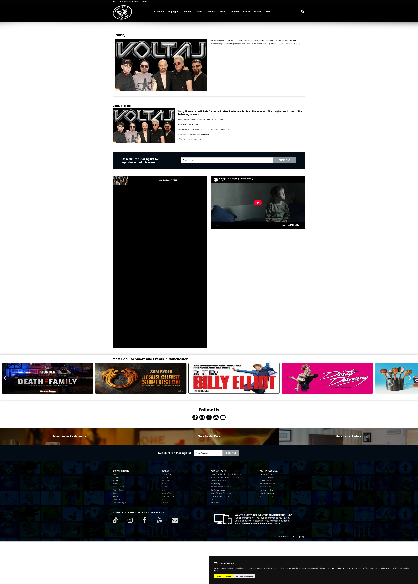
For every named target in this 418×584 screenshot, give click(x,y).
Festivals (165, 503)
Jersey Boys (215, 503)
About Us (116, 496)
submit (283, 160)
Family (164, 490)
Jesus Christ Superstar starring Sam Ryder (225, 477)
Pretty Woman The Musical (220, 496)
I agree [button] (218, 576)
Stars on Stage (118, 490)
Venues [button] (187, 11)
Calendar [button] (159, 11)
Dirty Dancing (215, 484)
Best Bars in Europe (266, 496)
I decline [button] (228, 576)
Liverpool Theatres (266, 477)
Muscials (165, 477)
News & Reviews (118, 487)
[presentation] (5, 378)
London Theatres (266, 480)
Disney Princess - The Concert (221, 493)
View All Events (167, 474)
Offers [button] (199, 11)
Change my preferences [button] (244, 576)
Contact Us (116, 499)
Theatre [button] (210, 11)
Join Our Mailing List (120, 503)
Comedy (165, 487)
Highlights (116, 480)
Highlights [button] (173, 11)
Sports (164, 499)
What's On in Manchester (123, 2)
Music (164, 484)
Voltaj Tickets (141, 2)
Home (115, 474)
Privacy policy (298, 536)
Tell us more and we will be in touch (257, 523)
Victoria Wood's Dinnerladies (221, 487)
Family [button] (246, 11)
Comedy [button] (234, 11)
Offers (115, 493)
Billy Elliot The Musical (219, 480)
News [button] (269, 11)
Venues (115, 484)
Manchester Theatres (267, 474)
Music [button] (223, 11)
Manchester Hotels (266, 490)
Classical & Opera (168, 496)
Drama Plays (166, 480)
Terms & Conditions (283, 536)
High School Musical (218, 490)
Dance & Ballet (167, 493)
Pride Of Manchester (267, 493)
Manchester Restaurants (268, 484)
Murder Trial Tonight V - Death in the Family (226, 474)
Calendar (116, 477)
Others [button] (257, 11)
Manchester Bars (265, 487)
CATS (212, 499)
